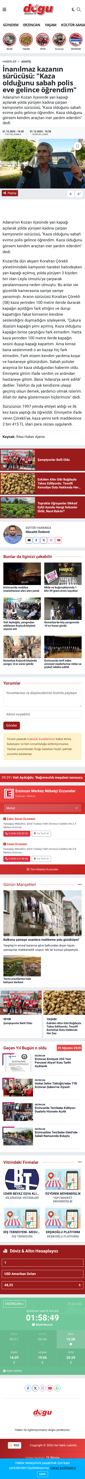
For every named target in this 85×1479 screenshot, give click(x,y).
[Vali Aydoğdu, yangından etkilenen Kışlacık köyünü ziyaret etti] (22, 608)
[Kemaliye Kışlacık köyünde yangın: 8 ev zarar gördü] (22, 647)
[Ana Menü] (4, 10)
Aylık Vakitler (14, 1370)
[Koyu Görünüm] (73, 9)
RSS (16, 1445)
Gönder (11, 725)
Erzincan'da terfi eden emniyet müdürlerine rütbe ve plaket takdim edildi (62, 664)
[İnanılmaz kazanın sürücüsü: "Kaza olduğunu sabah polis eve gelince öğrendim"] (42, 163)
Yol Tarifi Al (43, 833)
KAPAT (42, 1474)
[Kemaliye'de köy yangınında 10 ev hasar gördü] (63, 608)
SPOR (7, 1019)
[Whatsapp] (57, 1388)
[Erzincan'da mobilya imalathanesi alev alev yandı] (22, 573)
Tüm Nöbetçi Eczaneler (44, 869)
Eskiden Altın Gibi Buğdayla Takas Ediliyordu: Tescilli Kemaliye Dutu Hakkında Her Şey (64, 1028)
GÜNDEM (10, 24)
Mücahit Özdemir (38, 532)
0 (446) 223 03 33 (18, 833)
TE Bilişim (53, 1457)
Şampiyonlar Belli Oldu (17, 1023)
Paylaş (12, 193)
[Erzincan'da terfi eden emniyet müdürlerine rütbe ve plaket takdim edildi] (63, 647)
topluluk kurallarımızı (41, 739)
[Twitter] (44, 540)
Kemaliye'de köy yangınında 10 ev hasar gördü (61, 624)
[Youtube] (58, 540)
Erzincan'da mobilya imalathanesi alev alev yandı (21, 589)
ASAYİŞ (26, 61)
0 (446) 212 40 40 (18, 858)
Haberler (9, 61)
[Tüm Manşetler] (80, 884)
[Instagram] (51, 540)
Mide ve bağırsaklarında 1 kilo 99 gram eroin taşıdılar (61, 589)
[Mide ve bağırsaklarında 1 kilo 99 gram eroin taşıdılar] (63, 573)
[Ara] (79, 9)
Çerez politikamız (63, 1468)
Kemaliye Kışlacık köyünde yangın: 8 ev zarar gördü (20, 662)
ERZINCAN (31, 24)
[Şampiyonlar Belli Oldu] (21, 1003)
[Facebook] (36, 540)
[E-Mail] (29, 540)
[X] (35, 1388)
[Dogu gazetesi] (39, 10)
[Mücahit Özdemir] (12, 534)
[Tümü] (80, 1162)
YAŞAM (51, 24)
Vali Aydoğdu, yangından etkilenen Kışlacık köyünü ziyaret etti (19, 626)
